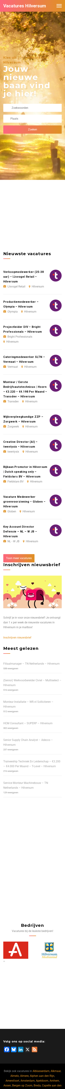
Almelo (14, 1075)
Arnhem (54, 1080)
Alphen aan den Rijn (42, 1075)
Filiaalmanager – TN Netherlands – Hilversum (31, 663)
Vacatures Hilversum (24, 5)
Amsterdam (27, 1080)
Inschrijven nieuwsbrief (17, 637)
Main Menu (59, 5)
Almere (24, 1075)
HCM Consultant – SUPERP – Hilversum (28, 723)
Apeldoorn (42, 1080)
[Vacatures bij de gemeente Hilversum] (15, 950)
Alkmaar (56, 1071)
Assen (7, 1085)
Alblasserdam (41, 1071)
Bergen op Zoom (22, 1085)
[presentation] (3, 961)
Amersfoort (12, 1080)
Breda (37, 1085)
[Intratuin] (49, 950)
